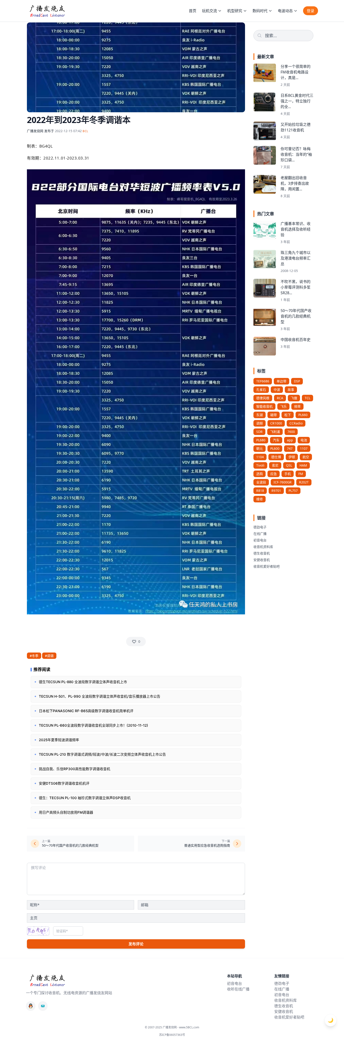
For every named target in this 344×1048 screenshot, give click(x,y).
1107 (303, 448)
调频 (259, 423)
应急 (273, 473)
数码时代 (260, 10)
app (290, 440)
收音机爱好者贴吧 (266, 566)
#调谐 (49, 655)
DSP (297, 381)
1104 (260, 457)
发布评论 (135, 943)
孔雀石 (261, 389)
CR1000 (276, 423)
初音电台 (260, 540)
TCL (307, 398)
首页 (192, 10)
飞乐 (283, 406)
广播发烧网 (35, 131)
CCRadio (296, 423)
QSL (289, 465)
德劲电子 (260, 527)
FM (300, 473)
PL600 (274, 448)
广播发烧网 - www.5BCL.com (181, 1027)
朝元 (259, 448)
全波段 (261, 482)
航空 (306, 457)
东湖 (259, 415)
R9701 (276, 490)
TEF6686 (262, 381)
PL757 (293, 490)
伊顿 (292, 457)
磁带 (273, 415)
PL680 (260, 440)
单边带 (281, 381)
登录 (310, 10)
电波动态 (285, 10)
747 (290, 448)
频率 (297, 406)
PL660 (302, 415)
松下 (287, 415)
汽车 (276, 440)
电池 (303, 440)
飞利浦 (275, 431)
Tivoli (260, 465)
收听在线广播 (238, 989)
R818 (260, 490)
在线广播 (260, 533)
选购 (259, 473)
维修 (259, 499)
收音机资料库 (263, 546)
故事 (291, 389)
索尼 (275, 465)
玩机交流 (209, 10)
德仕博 (276, 457)
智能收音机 (264, 406)
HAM (303, 465)
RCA (280, 398)
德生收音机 (261, 553)
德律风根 (262, 398)
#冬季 (34, 655)
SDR (259, 431)
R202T (304, 482)
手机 (287, 473)
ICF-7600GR (283, 482)
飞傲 (294, 398)
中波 (277, 389)
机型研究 (234, 10)
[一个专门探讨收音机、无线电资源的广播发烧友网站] (47, 11)
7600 (291, 431)
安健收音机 (261, 560)
